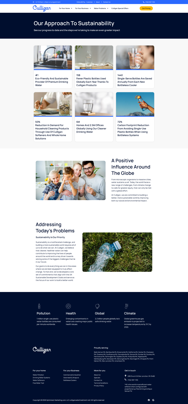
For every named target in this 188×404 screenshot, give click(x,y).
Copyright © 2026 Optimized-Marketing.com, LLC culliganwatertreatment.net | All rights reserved (68, 400)
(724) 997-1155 (150, 2)
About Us (97, 375)
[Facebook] (149, 400)
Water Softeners (39, 380)
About (98, 2)
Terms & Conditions (101, 383)
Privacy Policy (99, 386)
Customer (89, 2)
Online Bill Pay (81, 2)
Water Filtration (38, 375)
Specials (97, 378)
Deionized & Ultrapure (71, 378)
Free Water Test (38, 383)
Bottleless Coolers (69, 380)
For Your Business (82, 8)
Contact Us (106, 2)
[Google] (153, 400)
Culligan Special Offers (119, 8)
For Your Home (64, 8)
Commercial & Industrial (72, 375)
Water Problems (100, 8)
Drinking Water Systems (41, 378)
